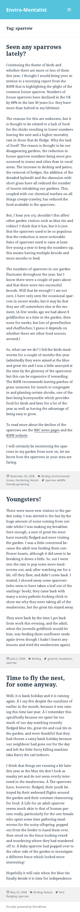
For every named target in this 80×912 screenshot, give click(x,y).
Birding (45, 476)
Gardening (22, 480)
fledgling (11, 896)
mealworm (65, 659)
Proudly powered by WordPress (26, 907)
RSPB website (17, 435)
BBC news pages (47, 430)
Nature (34, 480)
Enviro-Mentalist (26, 9)
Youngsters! (23, 499)
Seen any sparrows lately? (33, 50)
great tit (52, 659)
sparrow (50, 480)
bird (61, 892)
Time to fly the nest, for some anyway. (35, 681)
